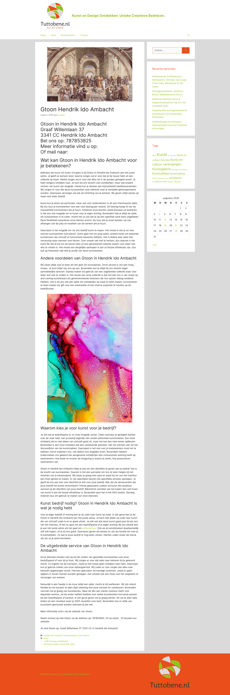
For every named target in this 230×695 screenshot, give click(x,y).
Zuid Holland (83, 635)
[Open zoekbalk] (188, 35)
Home (43, 35)
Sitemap (53, 674)
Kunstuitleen (160, 173)
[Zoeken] (186, 50)
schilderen (175, 177)
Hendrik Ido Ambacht (53, 635)
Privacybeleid (65, 674)
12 (165, 219)
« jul (154, 244)
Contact (84, 35)
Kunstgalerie (161, 169)
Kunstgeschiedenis (179, 170)
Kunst (46, 638)
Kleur (154, 155)
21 (176, 225)
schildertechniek (159, 181)
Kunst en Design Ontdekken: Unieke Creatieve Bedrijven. (118, 16)
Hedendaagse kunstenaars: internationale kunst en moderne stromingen (169, 125)
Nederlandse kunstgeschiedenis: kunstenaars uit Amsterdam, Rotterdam (169, 113)
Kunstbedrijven (68, 35)
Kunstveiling (177, 173)
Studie (170, 182)
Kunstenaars (172, 155)
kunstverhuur (89, 528)
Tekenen (177, 182)
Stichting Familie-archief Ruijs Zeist (59, 644)
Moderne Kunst (163, 178)
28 (176, 231)
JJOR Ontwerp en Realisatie (56, 641)
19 (165, 225)
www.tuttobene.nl (81, 674)
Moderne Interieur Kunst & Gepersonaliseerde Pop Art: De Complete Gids (169, 102)
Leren (154, 178)
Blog (53, 35)
